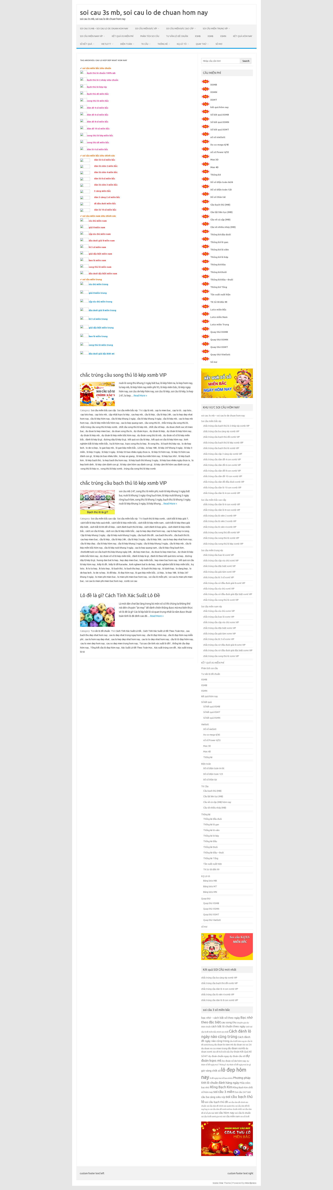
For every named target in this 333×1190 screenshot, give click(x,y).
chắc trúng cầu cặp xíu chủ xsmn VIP (221, 622)
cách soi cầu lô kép (95, 531)
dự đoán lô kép (157, 431)
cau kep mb (137, 414)
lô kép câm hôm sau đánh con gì (136, 464)
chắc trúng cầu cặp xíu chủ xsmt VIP (221, 560)
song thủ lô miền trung (101, 345)
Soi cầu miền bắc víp (146, 28)
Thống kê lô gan (219, 242)
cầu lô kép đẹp (87, 543)
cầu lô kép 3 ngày (136, 539)
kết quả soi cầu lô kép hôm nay (166, 439)
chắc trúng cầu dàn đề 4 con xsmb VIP (222, 459)
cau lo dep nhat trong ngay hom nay (127, 635)
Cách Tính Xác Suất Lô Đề (128, 631)
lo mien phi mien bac (105, 577)
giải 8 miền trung (98, 293)
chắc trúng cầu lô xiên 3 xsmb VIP (219, 521)
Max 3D (214, 159)
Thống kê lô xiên (219, 249)
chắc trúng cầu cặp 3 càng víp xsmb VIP (222, 454)
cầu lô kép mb (170, 418)
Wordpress (250, 1183)
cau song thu (228, 1022)
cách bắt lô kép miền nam (151, 522)
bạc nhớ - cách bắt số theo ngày (220, 1017)
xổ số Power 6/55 (219, 152)
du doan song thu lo (122, 431)
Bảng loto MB (210, 880)
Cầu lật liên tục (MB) (221, 212)
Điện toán (126, 44)
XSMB (198, 36)
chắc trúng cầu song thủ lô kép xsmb (98, 427)
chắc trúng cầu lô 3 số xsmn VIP (218, 639)
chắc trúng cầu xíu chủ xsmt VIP (218, 588)
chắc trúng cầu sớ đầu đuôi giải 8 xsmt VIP (224, 583)
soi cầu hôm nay (224, 1112)
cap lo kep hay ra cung (178, 531)
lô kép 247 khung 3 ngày (170, 448)
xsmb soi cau (130, 581)
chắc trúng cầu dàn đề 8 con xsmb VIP (222, 470)
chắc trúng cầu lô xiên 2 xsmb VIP (219, 515)
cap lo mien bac (163, 410)
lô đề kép (111, 572)
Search (245, 61)
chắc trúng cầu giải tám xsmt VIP (219, 572)
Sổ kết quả (86, 44)
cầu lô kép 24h (164, 414)
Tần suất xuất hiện (220, 294)
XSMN (223, 36)
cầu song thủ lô (152, 423)
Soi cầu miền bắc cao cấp (180, 28)
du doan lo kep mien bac (98, 431)
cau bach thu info (163, 535)
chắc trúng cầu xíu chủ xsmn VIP (219, 611)
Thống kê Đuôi (218, 272)
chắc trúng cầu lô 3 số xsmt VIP (218, 577)
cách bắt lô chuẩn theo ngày (228, 1026)
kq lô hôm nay (117, 443)
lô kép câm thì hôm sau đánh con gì (171, 464)
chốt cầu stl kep (157, 427)
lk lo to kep (91, 568)
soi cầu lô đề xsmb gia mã (211, 1116)
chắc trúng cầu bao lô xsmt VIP (218, 555)
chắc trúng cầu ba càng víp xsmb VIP (221, 431)
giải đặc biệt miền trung (101, 328)
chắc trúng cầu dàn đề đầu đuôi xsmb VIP (223, 482)
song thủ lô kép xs (89, 468)
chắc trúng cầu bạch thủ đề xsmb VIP (221, 437)
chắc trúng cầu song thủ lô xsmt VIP (221, 600)
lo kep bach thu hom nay (115, 460)
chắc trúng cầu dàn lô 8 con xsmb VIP (221, 510)
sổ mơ (219, 44)
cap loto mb (101, 414)
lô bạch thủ (117, 568)
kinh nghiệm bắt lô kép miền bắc (173, 564)
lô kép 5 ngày (108, 452)
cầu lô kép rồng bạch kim (171, 547)
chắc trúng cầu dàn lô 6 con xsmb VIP (221, 504)
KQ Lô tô (182, 44)
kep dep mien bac (129, 560)
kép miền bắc (146, 560)
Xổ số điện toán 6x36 (221, 182)
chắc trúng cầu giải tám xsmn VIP (219, 633)
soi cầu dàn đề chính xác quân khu (221, 1106)
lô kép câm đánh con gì (106, 464)
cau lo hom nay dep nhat (97, 639)
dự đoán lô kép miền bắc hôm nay (118, 435)
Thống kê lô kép (219, 257)
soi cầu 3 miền (223, 1092)
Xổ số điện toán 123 (221, 189)
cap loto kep (86, 414)
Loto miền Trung (219, 324)
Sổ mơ (213, 362)
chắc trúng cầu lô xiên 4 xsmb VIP (219, 527)
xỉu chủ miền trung (98, 284)
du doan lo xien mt (223, 1044)
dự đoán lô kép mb (90, 435)
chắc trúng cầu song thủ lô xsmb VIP (221, 538)
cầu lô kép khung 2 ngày (123, 418)
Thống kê (162, 44)
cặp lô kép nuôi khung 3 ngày (121, 535)
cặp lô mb (148, 410)
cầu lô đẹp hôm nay (156, 635)
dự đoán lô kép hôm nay (179, 431)
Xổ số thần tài (218, 197)
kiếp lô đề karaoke (118, 564)
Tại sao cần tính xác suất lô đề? (155, 643)
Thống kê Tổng (218, 287)
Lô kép (141, 448)
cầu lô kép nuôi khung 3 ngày (118, 547)
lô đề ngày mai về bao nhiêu (221, 1078)
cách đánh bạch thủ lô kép (130, 527)
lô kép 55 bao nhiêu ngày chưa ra (133, 452)
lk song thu (153, 443)
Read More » (140, 395)
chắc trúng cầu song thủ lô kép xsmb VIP (123, 375)
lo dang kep (182, 568)
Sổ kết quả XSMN (219, 122)
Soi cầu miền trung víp (215, 28)
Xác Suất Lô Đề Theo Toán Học (136, 647)
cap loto (187, 410)
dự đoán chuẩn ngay (218, 1056)
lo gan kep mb (107, 448)
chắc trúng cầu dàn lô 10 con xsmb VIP (222, 487)
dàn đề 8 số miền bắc (221, 1052)
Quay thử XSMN (219, 339)
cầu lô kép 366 (154, 539)
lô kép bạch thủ (93, 460)
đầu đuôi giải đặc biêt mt (101, 354)
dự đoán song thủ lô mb (149, 435)
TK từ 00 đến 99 (218, 302)
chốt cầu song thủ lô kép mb (133, 427)
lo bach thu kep (132, 568)
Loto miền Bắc (218, 309)
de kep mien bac (141, 552)
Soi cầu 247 (241, 1092)
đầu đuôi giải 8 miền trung (102, 310)
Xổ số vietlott (209, 729)
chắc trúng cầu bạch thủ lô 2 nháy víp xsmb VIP (226, 426)
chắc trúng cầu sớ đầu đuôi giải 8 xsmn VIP (224, 645)
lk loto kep (104, 568)
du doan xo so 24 (242, 1044)
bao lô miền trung (98, 336)
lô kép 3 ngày (93, 452)
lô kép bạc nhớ (169, 456)
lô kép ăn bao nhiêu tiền (105, 456)
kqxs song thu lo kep (135, 443)
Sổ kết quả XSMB (219, 114)
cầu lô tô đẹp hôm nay (182, 639)
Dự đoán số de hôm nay (234, 1061)
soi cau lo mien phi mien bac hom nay (104, 581)
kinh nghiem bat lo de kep (142, 564)
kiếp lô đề (102, 564)
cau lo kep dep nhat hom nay (177, 539)
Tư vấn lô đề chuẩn (177, 36)
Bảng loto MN (210, 892)
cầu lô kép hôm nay (100, 418)
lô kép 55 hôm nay (161, 452)
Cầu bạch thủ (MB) (220, 204)
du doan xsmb (236, 1048)
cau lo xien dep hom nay (92, 643)
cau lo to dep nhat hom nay (155, 639)
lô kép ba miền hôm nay (148, 456)
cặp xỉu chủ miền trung (100, 302)
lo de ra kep (92, 448)
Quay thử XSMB (219, 332)
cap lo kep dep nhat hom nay (150, 531)
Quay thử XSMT (219, 347)
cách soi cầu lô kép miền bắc (120, 531)
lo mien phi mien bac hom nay (132, 577)
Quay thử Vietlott (220, 354)
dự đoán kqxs (141, 431)
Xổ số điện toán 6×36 (213, 768)
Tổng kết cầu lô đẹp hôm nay (104, 647)
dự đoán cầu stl (237, 1056)
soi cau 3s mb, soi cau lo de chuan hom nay (144, 12)
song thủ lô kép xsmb (111, 468)
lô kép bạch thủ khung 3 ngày (143, 460)
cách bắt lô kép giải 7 (177, 518)
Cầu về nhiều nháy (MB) (223, 227)
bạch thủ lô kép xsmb (154, 518)
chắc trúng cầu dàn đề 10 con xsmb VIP (222, 476)
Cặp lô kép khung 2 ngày (92, 535)
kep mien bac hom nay (166, 560)
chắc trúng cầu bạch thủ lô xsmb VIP (221, 448)
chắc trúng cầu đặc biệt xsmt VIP (219, 566)
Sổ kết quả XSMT (219, 129)
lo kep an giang (127, 456)
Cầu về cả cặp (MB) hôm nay (217, 802)
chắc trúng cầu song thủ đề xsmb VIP (221, 532)
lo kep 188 (151, 448)
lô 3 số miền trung (98, 319)
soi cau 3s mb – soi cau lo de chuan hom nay (104, 28)
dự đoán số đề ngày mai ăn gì (239, 1065)
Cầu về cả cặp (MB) (220, 219)
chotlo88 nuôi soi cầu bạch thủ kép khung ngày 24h (105, 552)
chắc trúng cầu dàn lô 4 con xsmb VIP (221, 493)
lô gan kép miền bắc (126, 448)
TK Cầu (144, 44)
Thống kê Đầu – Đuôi (221, 279)
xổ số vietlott (217, 137)
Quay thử (201, 44)
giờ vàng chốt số (211, 1070)
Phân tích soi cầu (149, 36)
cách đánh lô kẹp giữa (155, 527)
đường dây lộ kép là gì (115, 439)
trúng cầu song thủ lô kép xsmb (140, 468)
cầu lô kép (150, 414)
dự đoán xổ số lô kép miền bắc (115, 556)
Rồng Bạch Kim (221, 1087)
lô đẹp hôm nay (126, 572)
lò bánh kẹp (168, 568)
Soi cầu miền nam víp (91, 36)
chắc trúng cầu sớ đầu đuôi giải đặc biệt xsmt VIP (227, 594)
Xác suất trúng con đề (165, 647)
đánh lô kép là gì (94, 439)
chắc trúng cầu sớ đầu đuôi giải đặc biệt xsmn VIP (228, 650)
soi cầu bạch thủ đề (216, 1102)
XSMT (213, 100)
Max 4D (214, 167)
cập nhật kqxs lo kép (119, 414)
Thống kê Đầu (218, 264)
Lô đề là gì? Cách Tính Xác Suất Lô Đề (120, 595)
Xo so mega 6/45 (219, 144)
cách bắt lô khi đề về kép (102, 527)
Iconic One (218, 1183)
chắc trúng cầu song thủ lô (175, 423)
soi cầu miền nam (231, 1116)
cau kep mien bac (89, 539)
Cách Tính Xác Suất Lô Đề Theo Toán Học (163, 631)
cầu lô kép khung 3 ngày (149, 418)
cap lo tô (176, 410)
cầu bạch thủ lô (181, 535)
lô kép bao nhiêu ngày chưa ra (175, 460)
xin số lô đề (244, 1116)
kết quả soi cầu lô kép (139, 439)
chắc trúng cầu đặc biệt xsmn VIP (219, 628)
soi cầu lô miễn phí (158, 577)
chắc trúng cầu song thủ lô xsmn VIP (221, 656)
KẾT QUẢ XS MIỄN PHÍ (122, 36)
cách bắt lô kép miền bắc (124, 522)
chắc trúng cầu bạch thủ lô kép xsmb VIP (123, 483)
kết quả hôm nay (242, 36)
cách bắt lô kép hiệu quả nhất (95, 522)
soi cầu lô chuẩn (243, 1113)
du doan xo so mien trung (214, 1048)
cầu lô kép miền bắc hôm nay (104, 423)
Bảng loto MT (210, 886)
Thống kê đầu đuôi (220, 234)
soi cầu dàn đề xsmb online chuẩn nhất (226, 1109)
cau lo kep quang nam (132, 423)
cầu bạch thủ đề (145, 535)
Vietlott (106, 44)
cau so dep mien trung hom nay (122, 643)
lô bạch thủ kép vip (170, 443)
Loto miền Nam (219, 317)
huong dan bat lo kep (107, 560)
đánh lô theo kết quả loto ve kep (167, 556)
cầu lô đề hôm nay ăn (238, 1041)
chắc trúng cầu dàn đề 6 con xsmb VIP (222, 465)
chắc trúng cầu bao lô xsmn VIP (218, 616)
